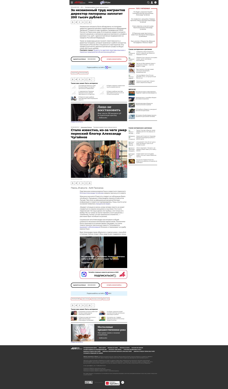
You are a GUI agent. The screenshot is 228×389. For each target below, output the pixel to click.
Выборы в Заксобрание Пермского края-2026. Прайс (117, 351)
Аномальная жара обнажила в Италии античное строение (144, 104)
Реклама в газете (124, 347)
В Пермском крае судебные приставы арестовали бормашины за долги (88, 98)
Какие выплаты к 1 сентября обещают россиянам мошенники (146, 98)
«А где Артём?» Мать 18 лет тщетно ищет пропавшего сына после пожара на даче (146, 143)
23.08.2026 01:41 (75, 127)
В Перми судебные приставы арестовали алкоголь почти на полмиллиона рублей (115, 93)
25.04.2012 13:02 (75, 7)
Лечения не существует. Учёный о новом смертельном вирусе (145, 81)
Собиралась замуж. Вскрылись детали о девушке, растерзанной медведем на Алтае (145, 53)
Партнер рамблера (99, 382)
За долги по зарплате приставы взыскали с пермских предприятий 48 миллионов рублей (103, 51)
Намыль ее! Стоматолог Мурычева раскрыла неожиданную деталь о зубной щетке (145, 137)
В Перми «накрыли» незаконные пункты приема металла (116, 86)
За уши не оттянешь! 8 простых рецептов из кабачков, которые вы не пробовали (146, 161)
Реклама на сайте (113, 347)
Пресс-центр (102, 347)
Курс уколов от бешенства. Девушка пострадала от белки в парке (143, 41)
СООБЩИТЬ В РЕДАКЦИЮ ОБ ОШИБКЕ (93, 353)
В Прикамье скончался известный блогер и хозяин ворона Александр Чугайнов (88, 313)
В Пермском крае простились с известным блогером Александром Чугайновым (143, 35)
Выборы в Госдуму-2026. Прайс (92, 351)
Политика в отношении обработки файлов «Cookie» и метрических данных (101, 370)
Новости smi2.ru (77, 122)
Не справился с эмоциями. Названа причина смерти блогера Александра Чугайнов (142, 20)
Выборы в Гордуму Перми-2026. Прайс (144, 351)
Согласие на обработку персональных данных (94, 368)
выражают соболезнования (90, 227)
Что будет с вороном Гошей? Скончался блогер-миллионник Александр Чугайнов (143, 13)
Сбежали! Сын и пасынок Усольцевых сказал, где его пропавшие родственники (146, 59)
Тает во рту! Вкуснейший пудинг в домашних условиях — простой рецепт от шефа (145, 65)
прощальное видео (103, 204)
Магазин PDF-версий (137, 347)
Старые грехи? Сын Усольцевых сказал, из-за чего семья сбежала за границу (146, 155)
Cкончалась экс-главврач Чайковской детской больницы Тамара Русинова (115, 319)
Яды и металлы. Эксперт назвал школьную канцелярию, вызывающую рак (145, 71)
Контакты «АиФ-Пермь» (115, 349)
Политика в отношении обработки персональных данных (97, 369)
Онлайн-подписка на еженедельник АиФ (95, 349)
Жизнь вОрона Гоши (76, 179)
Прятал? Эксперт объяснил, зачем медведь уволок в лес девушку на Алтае (145, 132)
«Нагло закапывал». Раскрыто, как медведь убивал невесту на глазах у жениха (146, 149)
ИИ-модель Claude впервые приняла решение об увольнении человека (146, 116)
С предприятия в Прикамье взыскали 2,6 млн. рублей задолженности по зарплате (86, 93)
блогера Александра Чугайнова (91, 193)
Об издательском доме (90, 347)
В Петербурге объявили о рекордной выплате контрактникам (146, 110)
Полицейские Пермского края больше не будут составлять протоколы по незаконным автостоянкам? (83, 88)
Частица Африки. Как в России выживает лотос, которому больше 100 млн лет (146, 77)
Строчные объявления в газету (132, 349)
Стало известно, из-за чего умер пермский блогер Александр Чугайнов (142, 27)
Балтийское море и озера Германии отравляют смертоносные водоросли (146, 92)
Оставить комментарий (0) (114, 59)
